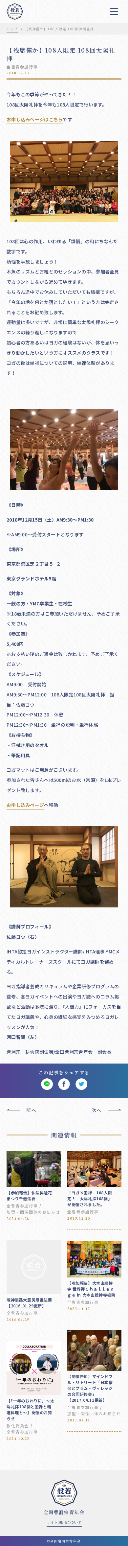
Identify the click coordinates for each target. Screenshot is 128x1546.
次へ (97, 1110)
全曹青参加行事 (22, 66)
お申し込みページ (25, 805)
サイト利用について (64, 1522)
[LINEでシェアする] (47, 1084)
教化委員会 (18, 1425)
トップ (12, 28)
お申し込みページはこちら (35, 119)
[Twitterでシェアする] (81, 1084)
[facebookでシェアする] (64, 1084)
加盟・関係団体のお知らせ (33, 1212)
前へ (31, 1110)
